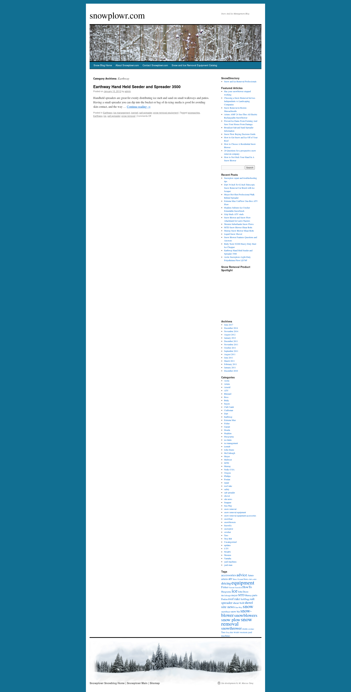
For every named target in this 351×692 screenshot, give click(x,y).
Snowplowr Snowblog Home (107, 683)
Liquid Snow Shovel (233, 233)
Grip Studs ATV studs (234, 214)
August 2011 (229, 354)
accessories (194, 112)
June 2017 (228, 324)
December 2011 (231, 341)
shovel (227, 495)
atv (231, 578)
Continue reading (138, 106)
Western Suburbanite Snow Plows (239, 224)
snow (248, 606)
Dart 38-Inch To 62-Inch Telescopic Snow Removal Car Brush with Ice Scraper (239, 188)
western (243, 632)
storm (245, 628)
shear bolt (238, 603)
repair (226, 482)
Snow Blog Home (103, 65)
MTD (226, 462)
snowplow (228, 528)
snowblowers (230, 522)
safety (226, 489)
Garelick (238, 587)
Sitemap (155, 683)
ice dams (228, 439)
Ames (251, 575)
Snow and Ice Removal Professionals (240, 81)
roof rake (228, 485)
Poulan (227, 479)
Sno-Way (228, 505)
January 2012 (230, 337)
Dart (226, 413)
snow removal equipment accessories (240, 515)
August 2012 (229, 334)
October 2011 (230, 347)
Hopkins (228, 433)
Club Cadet (229, 406)
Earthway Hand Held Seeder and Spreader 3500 (137, 86)
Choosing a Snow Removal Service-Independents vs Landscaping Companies (240, 101)
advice (242, 574)
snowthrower (231, 628)
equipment (242, 582)
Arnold (227, 387)
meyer (234, 595)
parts (254, 595)
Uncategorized (230, 541)
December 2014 (231, 327)
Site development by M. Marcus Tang (237, 683)
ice (104, 115)
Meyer (227, 456)
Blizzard (227, 393)
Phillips (227, 476)
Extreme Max (230, 420)
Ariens (227, 383)
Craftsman (228, 410)
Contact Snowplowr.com (155, 65)
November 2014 (231, 331)
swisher (227, 532)
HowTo (247, 587)
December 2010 (231, 370)
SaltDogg (245, 599)
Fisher (227, 423)
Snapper (227, 502)
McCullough (229, 453)
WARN (227, 551)
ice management (121, 112)
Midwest (228, 459)
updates (227, 545)
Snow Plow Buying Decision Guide (239, 134)
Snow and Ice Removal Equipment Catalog (194, 65)
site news (228, 499)
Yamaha (227, 558)
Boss (226, 397)
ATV (226, 390)
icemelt (134, 112)
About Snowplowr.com (127, 65)
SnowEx (228, 525)
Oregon (227, 472)
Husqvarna (229, 436)
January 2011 (230, 367)
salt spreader (145, 112)
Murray (227, 466)
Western (227, 555)
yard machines (230, 561)
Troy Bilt (228, 538)
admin (128, 91)
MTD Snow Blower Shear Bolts (238, 227)
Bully (226, 400)
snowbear (228, 518)
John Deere (229, 449)
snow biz (235, 611)
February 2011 (230, 364)
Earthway (107, 112)
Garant (227, 426)
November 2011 (231, 344)
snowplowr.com (117, 15)
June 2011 (228, 357)
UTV (226, 548)
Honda (227, 429)
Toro (226, 535)
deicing (226, 583)
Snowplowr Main (137, 683)
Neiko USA (229, 469)
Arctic (226, 380)
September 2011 (231, 350)
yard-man (228, 564)
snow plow (230, 619)
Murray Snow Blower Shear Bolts (239, 230)
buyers (227, 403)
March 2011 (229, 360)
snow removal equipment (165, 112)
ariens (224, 579)
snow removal (128, 115)
